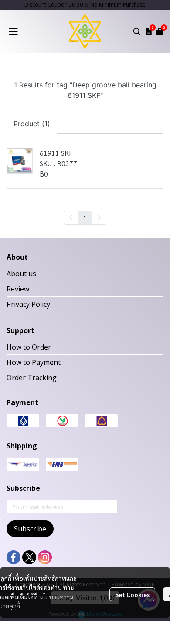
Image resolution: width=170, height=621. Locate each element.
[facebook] (13, 557)
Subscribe (30, 529)
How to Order (29, 347)
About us (21, 273)
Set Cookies (132, 594)
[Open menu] (13, 31)
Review (18, 289)
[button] (137, 31)
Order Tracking (32, 377)
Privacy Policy (28, 304)
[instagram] (45, 557)
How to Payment (34, 362)
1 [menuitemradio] (85, 218)
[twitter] (29, 557)
